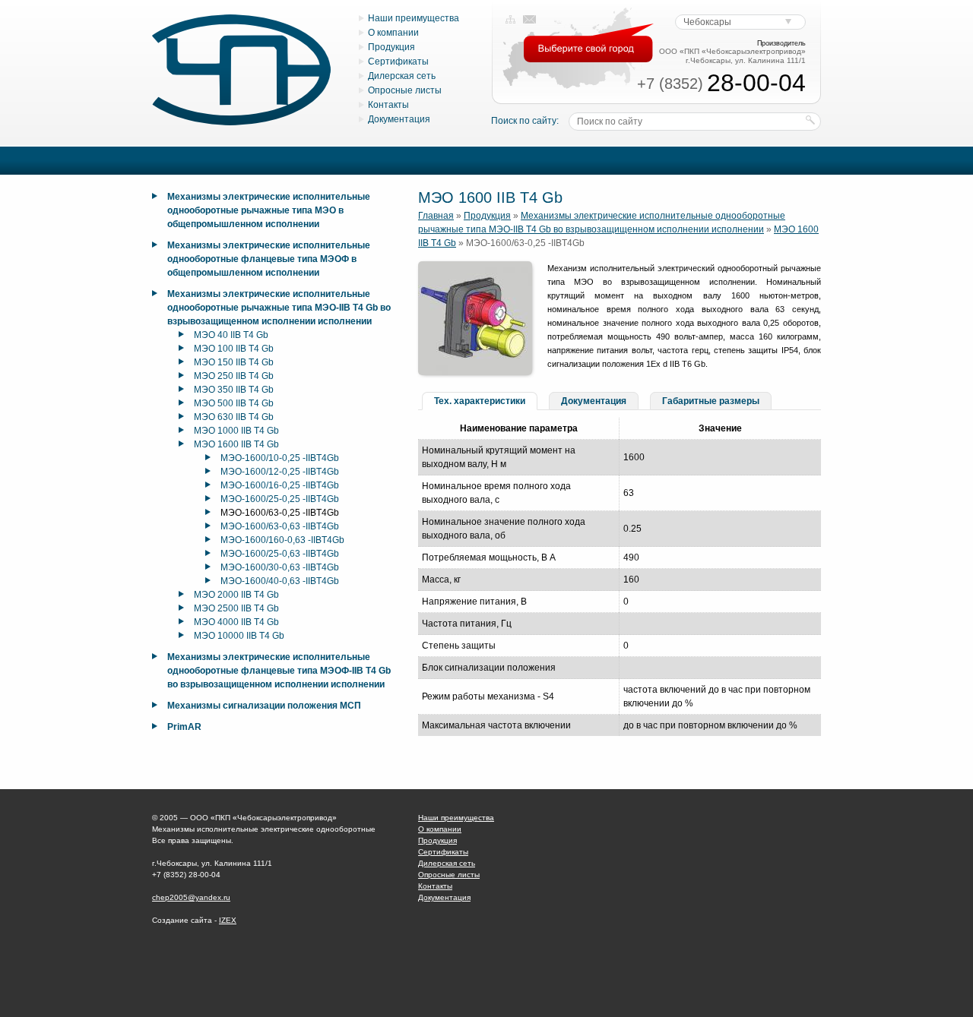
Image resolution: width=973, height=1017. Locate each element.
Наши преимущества (413, 18)
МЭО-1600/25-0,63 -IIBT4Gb (279, 553)
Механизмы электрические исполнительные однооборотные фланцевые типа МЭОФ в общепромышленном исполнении (268, 259)
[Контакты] (529, 20)
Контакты (388, 104)
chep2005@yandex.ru (191, 897)
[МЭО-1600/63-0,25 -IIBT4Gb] (475, 372)
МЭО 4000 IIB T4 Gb (236, 622)
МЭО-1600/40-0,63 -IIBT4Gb (279, 581)
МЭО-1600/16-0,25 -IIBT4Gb (279, 485)
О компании (393, 32)
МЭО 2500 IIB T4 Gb (236, 608)
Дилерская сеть (402, 76)
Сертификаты (398, 61)
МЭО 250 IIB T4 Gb (234, 376)
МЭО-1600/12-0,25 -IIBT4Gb (279, 471)
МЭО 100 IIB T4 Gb (234, 348)
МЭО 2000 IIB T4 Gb (236, 594)
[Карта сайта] (510, 20)
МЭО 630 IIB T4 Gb (234, 417)
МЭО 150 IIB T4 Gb (234, 362)
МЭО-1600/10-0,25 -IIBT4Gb (279, 458)
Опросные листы (405, 90)
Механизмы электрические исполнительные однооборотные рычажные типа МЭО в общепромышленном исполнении (268, 210)
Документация (399, 119)
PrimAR (184, 727)
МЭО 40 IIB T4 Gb (231, 335)
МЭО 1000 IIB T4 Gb (236, 430)
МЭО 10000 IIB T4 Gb (239, 635)
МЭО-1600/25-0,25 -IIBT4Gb (279, 499)
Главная (436, 215)
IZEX (227, 920)
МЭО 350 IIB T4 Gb (234, 389)
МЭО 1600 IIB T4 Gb (236, 444)
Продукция (391, 47)
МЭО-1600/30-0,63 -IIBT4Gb (279, 567)
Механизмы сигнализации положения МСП (264, 705)
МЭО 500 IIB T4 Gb (234, 403)
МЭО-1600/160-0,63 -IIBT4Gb (282, 540)
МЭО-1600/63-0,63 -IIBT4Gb (279, 526)
